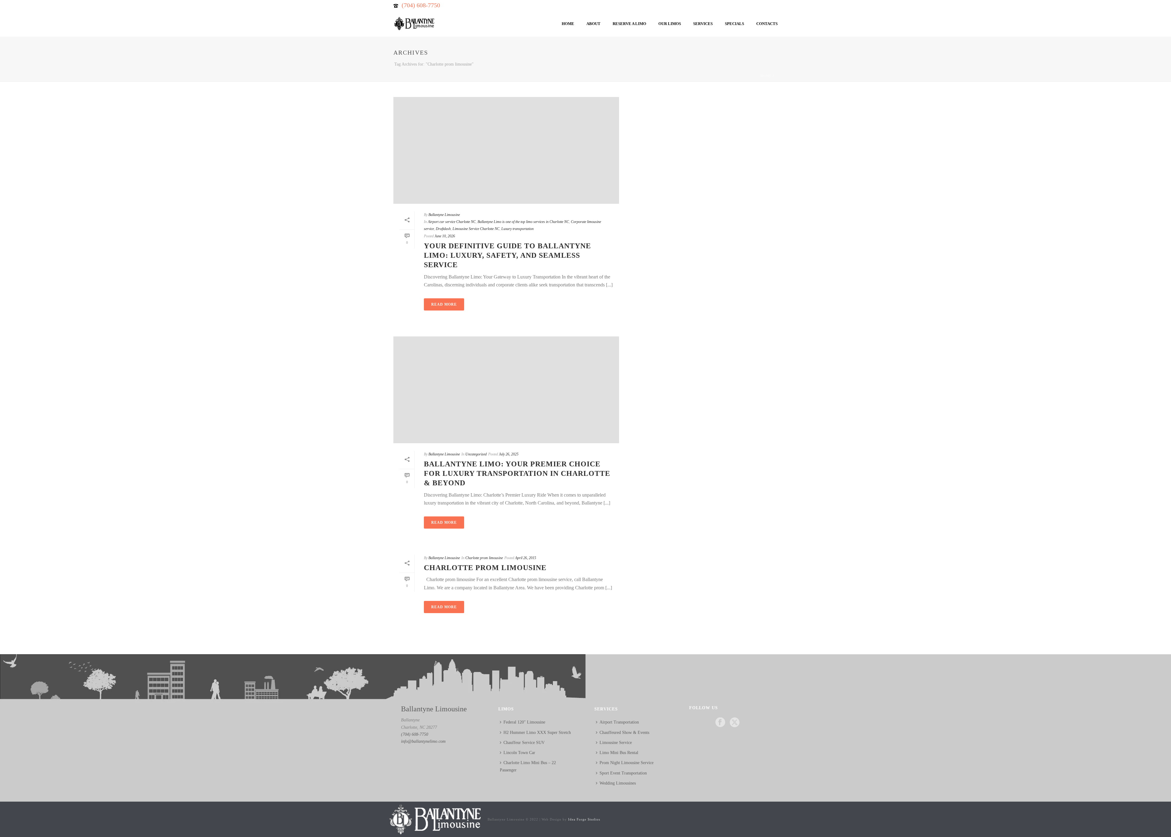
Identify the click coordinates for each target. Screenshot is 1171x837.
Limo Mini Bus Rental (619, 752)
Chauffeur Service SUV (524, 742)
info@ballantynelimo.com (423, 741)
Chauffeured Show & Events (624, 732)
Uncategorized (476, 454)
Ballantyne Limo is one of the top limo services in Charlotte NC (523, 222)
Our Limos (669, 23)
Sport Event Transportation (623, 773)
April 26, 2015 (525, 558)
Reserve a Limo (629, 23)
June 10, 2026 (445, 236)
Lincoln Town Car (519, 752)
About (593, 23)
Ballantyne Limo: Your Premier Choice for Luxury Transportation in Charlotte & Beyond (517, 473)
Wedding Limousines (618, 783)
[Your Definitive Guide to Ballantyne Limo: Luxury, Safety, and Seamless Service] (506, 150)
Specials (734, 23)
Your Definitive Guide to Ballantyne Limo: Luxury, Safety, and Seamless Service (507, 255)
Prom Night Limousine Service (627, 762)
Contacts (767, 23)
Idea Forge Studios (584, 819)
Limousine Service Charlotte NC (476, 229)
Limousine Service (616, 742)
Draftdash (443, 229)
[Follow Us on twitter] (734, 722)
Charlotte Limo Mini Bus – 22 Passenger (528, 766)
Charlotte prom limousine (484, 558)
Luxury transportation (517, 229)
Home (568, 23)
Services (703, 23)
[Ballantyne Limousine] (434, 819)
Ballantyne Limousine (444, 215)
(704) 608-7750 (421, 5)
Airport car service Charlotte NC (452, 222)
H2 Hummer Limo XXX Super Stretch (537, 732)
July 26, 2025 (508, 454)
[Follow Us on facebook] (720, 722)
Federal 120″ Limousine (524, 722)
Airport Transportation (619, 722)
